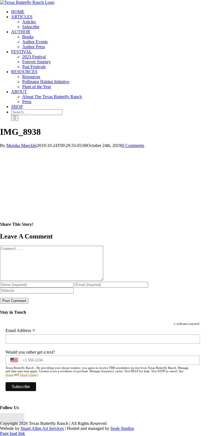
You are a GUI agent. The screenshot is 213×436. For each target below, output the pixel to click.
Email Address (21, 331)
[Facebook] (3, 418)
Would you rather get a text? (30, 352)
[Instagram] (15, 418)
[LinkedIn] (9, 418)
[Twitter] (21, 418)
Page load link (12, 433)
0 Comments (133, 145)
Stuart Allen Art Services (42, 428)
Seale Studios (122, 428)
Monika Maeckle (21, 145)
